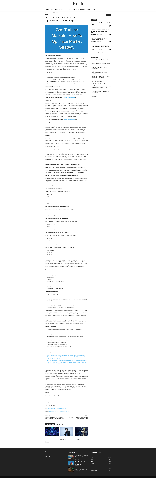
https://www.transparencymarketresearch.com (59, 411)
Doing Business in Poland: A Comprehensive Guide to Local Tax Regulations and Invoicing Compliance (100, 72)
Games (56, 9)
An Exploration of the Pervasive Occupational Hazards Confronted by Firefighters (81, 438)
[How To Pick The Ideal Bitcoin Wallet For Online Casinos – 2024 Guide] (71, 469)
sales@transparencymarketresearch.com (57, 408)
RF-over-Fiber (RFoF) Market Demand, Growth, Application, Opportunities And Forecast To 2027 (100, 46)
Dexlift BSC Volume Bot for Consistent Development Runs (99, 68)
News (50, 12)
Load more (100, 52)
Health (75, 9)
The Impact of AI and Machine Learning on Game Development (101, 96)
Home (47, 9)
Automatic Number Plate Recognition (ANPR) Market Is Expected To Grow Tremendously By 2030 (54, 418)
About (110, 476)
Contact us (94, 9)
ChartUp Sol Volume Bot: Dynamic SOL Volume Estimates (101, 64)
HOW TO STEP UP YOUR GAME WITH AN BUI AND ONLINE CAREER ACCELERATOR (66, 438)
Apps (52, 9)
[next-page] (48, 442)
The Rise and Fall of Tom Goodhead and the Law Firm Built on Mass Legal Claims (101, 60)
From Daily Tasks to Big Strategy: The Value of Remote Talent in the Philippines (101, 77)
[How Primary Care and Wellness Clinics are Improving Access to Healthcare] (71, 457)
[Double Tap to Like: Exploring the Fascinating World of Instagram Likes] (71, 463)
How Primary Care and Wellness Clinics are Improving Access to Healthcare (81, 457)
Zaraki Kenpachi (49, 22)
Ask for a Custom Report (70, 185)
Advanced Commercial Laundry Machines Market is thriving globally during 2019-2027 (100, 31)
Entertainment (81, 9)
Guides (88, 9)
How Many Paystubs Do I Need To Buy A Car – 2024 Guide (100, 88)
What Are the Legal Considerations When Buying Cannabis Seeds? (101, 92)
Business (61, 9)
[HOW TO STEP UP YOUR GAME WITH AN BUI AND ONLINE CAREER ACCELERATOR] (66, 431)
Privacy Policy (105, 476)
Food (70, 9)
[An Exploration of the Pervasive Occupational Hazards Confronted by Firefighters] (81, 431)
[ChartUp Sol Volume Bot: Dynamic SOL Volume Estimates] (52, 431)
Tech (66, 9)
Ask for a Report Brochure (69, 97)
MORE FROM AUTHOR (59, 424)
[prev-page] (46, 442)
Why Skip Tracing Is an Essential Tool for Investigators (99, 84)
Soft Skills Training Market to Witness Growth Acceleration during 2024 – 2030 (78, 418)
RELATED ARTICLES (50, 424)
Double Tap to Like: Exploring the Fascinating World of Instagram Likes (81, 463)
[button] (109, 9)
